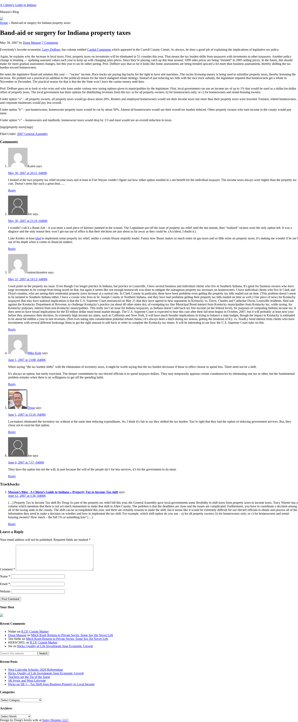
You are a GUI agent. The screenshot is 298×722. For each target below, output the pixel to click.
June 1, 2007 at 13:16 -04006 (27, 414)
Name (5, 576)
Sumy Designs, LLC (55, 720)
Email (5, 584)
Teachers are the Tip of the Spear (29, 677)
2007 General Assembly (32, 134)
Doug (31, 407)
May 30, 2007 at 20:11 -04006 (27, 173)
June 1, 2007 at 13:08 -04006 (27, 360)
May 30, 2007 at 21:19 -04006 (27, 221)
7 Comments (50, 42)
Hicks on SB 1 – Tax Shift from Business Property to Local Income (51, 684)
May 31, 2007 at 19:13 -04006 (27, 279)
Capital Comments (99, 49)
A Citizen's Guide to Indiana (18, 5)
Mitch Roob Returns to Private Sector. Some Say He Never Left (72, 635)
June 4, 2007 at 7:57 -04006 (26, 462)
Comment (7, 569)
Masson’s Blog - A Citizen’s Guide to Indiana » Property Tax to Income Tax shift (63, 492)
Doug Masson (17, 635)
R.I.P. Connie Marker (35, 631)
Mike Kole (34, 353)
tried (38, 238)
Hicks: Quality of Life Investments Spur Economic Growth (55, 646)
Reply (12, 190)
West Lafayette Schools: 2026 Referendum (35, 669)
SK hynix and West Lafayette (27, 680)
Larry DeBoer (51, 49)
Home (4, 23)
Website (5, 591)
